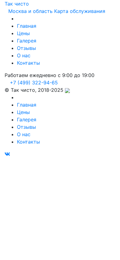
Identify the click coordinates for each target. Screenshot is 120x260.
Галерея (26, 41)
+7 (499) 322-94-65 (33, 82)
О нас (23, 55)
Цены (23, 33)
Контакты (28, 63)
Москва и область (30, 11)
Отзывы (26, 48)
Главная (26, 26)
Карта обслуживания (79, 11)
